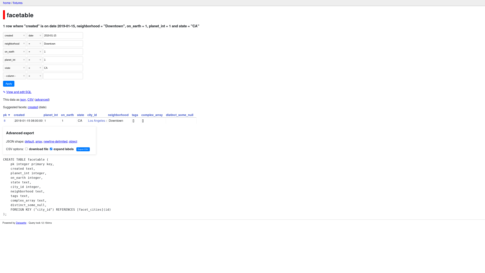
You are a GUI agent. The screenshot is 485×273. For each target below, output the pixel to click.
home (7, 3)
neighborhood (118, 115)
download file (38, 149)
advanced (42, 99)
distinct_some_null (179, 115)
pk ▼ (7, 115)
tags (135, 115)
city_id (92, 115)
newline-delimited (55, 141)
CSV (30, 99)
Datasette (21, 222)
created (33, 107)
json (23, 99)
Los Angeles (96, 120)
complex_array (152, 115)
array (38, 141)
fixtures (18, 3)
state (80, 115)
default (29, 141)
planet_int (51, 115)
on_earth (67, 115)
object (73, 141)
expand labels (63, 149)
